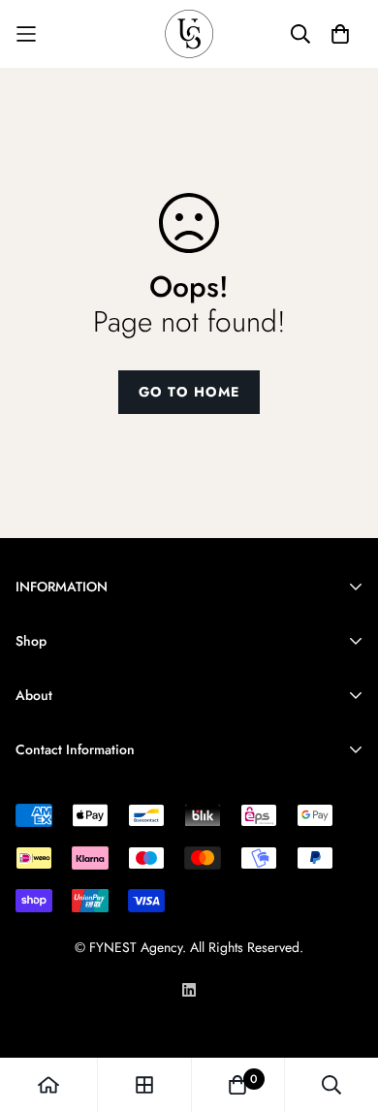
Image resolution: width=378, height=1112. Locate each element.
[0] (237, 1085)
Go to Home (189, 391)
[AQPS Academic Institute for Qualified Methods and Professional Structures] (189, 34)
